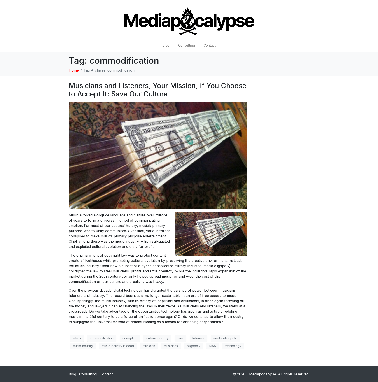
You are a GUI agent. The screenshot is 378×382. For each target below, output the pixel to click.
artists (77, 338)
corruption (129, 338)
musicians (171, 346)
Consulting (186, 45)
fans (180, 338)
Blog (166, 45)
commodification (102, 338)
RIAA (212, 346)
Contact (210, 45)
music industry (83, 346)
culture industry (157, 338)
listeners (198, 338)
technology (233, 346)
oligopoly (193, 346)
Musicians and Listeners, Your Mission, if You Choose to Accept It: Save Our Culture (157, 89)
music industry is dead (118, 346)
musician (149, 346)
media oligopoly (225, 338)
